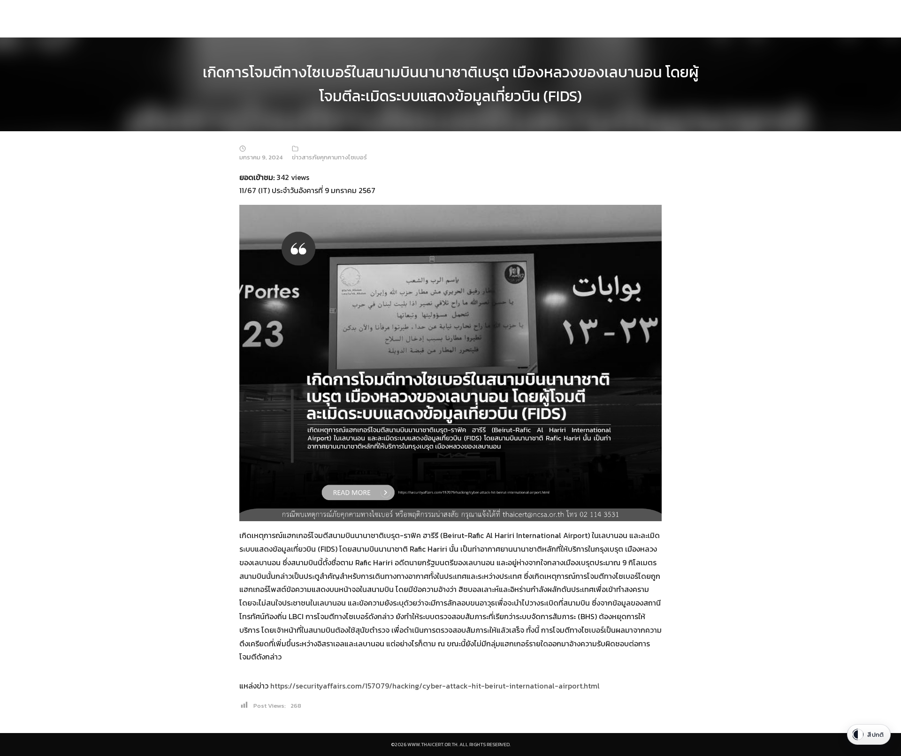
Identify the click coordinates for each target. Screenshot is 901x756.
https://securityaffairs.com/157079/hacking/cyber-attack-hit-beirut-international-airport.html (435, 685)
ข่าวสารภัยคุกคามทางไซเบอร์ (329, 157)
